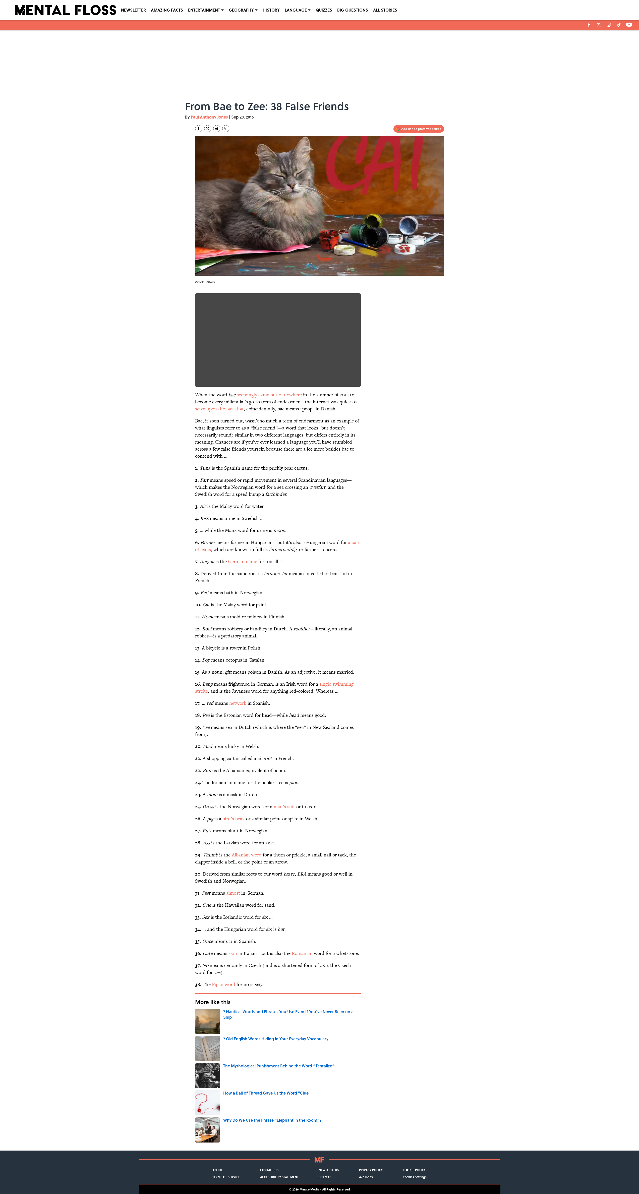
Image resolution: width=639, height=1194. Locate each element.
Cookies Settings (415, 1177)
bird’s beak (233, 818)
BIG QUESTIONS (352, 10)
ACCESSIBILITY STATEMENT (279, 1177)
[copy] (225, 128)
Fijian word (223, 984)
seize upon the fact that (219, 408)
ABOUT (217, 1170)
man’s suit (284, 806)
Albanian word (247, 854)
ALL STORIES (385, 10)
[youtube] (629, 25)
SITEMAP (325, 1177)
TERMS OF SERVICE (226, 1177)
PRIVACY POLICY (371, 1170)
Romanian (302, 953)
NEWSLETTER (133, 10)
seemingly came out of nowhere (269, 394)
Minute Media (309, 1189)
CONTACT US (269, 1170)
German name (242, 561)
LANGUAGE (296, 10)
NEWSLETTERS (329, 1170)
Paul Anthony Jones (209, 117)
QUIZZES (324, 10)
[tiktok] (619, 25)
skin (232, 953)
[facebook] (589, 25)
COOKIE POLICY (414, 1170)
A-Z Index (366, 1177)
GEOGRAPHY (241, 10)
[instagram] (609, 25)
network (237, 703)
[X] (599, 25)
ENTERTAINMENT (204, 10)
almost (233, 893)
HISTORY (271, 10)
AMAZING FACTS (167, 10)
